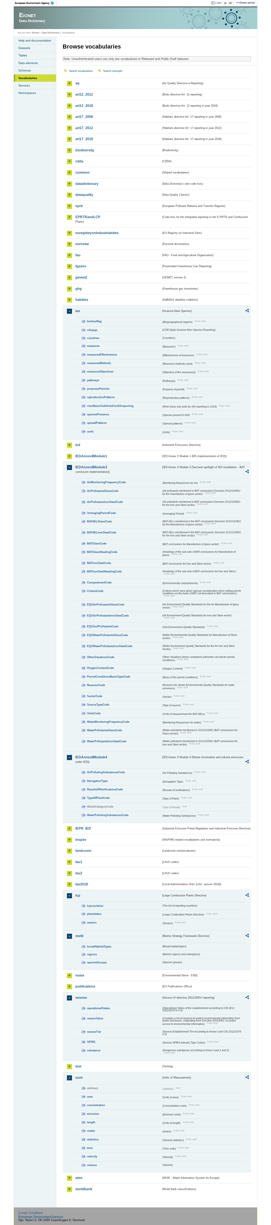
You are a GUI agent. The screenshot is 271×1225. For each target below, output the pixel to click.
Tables (22, 55)
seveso (81, 997)
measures (93, 345)
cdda (79, 161)
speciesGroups (97, 962)
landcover (83, 850)
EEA (36, 3)
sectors (92, 922)
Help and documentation (34, 40)
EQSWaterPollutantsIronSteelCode (109, 646)
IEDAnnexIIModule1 (91, 456)
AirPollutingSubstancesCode (106, 772)
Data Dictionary (50, 32)
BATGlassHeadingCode (102, 552)
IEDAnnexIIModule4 (91, 757)
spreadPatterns (97, 422)
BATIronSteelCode (99, 563)
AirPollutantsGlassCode (102, 491)
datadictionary (86, 184)
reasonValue (95, 1018)
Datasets (24, 48)
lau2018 (81, 884)
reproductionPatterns (101, 397)
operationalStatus (98, 1008)
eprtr (79, 206)
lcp (77, 895)
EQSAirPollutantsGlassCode (105, 604)
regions (92, 954)
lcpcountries (95, 905)
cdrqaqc (92, 330)
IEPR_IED (83, 828)
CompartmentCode (99, 582)
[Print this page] (226, 3)
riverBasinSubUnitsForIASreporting (110, 405)
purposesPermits (98, 388)
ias (77, 311)
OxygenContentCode (100, 668)
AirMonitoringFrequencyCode (106, 482)
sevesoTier (94, 1031)
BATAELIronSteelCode (101, 532)
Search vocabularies (81, 71)
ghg (78, 288)
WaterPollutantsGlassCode (104, 730)
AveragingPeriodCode (101, 513)
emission (93, 1113)
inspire (80, 839)
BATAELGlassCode (99, 521)
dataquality (84, 195)
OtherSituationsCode (100, 657)
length (91, 1122)
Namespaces (27, 93)
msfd (79, 936)
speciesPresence (98, 414)
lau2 (78, 873)
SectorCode (94, 696)
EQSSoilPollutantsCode (102, 626)
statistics (93, 1139)
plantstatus (94, 913)
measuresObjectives (100, 371)
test (78, 1066)
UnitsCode (94, 713)
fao (77, 255)
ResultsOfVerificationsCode (105, 789)
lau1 (78, 862)
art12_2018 (84, 105)
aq (77, 83)
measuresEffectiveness (102, 354)
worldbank (83, 1189)
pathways (93, 380)
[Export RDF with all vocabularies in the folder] (247, 311)
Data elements (28, 63)
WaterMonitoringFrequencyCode (108, 721)
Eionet (35, 32)
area (90, 1096)
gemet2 (81, 277)
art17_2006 (84, 117)
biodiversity (84, 150)
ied (77, 445)
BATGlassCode (96, 543)
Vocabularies (27, 78)
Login (218, 2)
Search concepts (112, 71)
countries (93, 338)
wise (79, 1178)
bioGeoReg (94, 321)
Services (24, 85)
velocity (92, 1156)
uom (79, 1077)
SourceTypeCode (98, 704)
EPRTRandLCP (87, 217)
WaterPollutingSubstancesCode (108, 815)
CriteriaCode (95, 591)
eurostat (82, 244)
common (82, 172)
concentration (96, 1105)
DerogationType (97, 781)
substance (93, 1050)
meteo (91, 1130)
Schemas (24, 70)
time (90, 1148)
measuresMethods (99, 363)
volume (92, 1165)
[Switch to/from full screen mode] (231, 3)
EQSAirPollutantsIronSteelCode (108, 615)
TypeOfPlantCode (98, 797)
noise (79, 975)
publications (85, 986)
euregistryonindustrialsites (97, 233)
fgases (80, 266)
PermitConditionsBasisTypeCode (108, 676)
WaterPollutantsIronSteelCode (106, 741)
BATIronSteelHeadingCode (104, 571)
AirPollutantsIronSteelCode (105, 502)
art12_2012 (84, 94)
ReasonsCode (96, 685)
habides (81, 299)
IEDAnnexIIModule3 (91, 467)
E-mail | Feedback (30, 1212)
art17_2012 (84, 128)
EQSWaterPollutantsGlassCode (107, 635)
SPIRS (91, 1042)
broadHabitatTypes (99, 946)
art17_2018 (84, 139)
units (90, 431)
